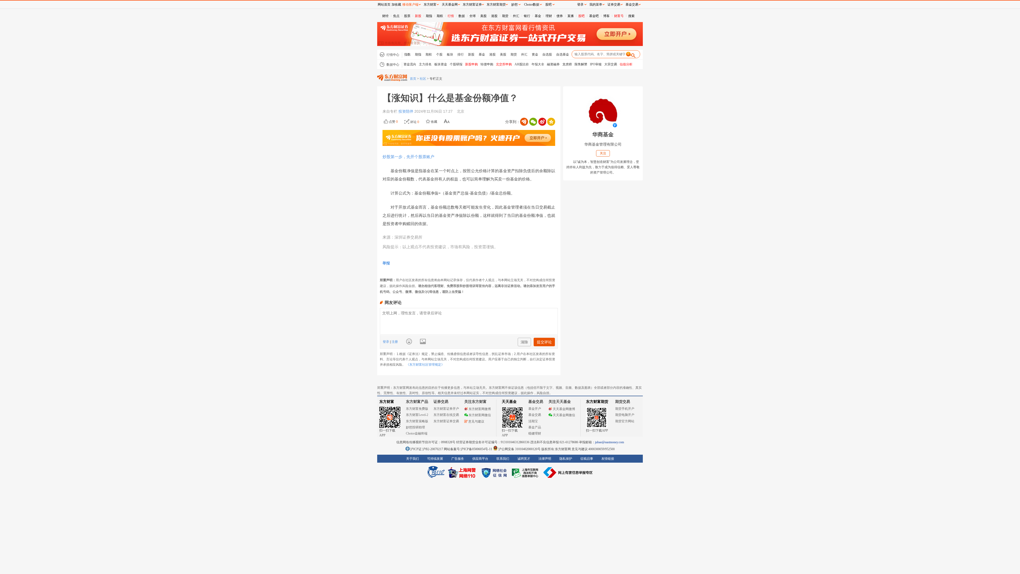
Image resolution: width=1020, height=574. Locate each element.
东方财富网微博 (480, 409)
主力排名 (425, 64)
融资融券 (553, 64)
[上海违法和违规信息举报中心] (526, 472)
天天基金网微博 (564, 409)
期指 (429, 16)
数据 (461, 16)
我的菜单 (595, 4)
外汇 (516, 16)
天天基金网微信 (564, 415)
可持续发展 (435, 459)
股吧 (581, 16)
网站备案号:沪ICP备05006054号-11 (468, 449)
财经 (385, 16)
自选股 (547, 54)
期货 (505, 16)
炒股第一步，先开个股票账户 (408, 156)
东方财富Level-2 (417, 415)
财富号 (619, 16)
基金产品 (534, 427)
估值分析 (626, 64)
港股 (494, 16)
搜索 (631, 16)
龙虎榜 (567, 64)
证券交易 (613, 4)
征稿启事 (586, 459)
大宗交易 (610, 64)
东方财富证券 (472, 4)
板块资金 (440, 64)
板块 (450, 54)
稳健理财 (534, 433)
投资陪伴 (405, 111)
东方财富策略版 (417, 421)
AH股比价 (522, 64)
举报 (386, 263)
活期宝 (533, 421)
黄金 (535, 54)
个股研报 (456, 64)
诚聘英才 (523, 459)
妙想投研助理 (415, 427)
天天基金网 (450, 4)
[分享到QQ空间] (551, 122)
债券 (559, 16)
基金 (538, 16)
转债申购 (487, 64)
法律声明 (544, 459)
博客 (606, 16)
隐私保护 (565, 459)
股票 (407, 16)
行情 (451, 16)
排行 (460, 54)
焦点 (396, 16)
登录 (386, 342)
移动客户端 (410, 4)
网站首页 (384, 4)
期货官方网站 (624, 421)
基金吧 (594, 16)
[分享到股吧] (524, 122)
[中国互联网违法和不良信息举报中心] (568, 472)
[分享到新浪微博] (542, 122)
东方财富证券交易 (446, 421)
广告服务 (457, 459)
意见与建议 (476, 421)
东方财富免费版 (417, 409)
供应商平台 (480, 459)
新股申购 (471, 64)
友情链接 (607, 459)
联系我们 (502, 459)
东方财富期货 (597, 402)
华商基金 (603, 134)
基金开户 (534, 409)
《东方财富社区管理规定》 (425, 364)
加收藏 (396, 4)
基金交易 (534, 415)
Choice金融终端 (416, 433)
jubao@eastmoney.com (609, 442)
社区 (423, 79)
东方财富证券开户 (446, 409)
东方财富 (386, 402)
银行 (527, 16)
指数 (407, 54)
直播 (570, 16)
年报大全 (538, 64)
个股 (439, 54)
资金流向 (409, 64)
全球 (472, 16)
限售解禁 (581, 64)
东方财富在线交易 (446, 415)
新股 (418, 16)
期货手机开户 (624, 409)
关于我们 (412, 459)
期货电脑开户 (624, 415)
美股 (483, 16)
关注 (603, 153)
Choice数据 (531, 4)
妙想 (514, 4)
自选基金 (562, 54)
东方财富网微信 (480, 415)
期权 (440, 16)
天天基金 (509, 402)
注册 (394, 342)
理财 (549, 16)
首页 (413, 79)
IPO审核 (596, 64)
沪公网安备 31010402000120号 (519, 449)
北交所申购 (504, 64)
